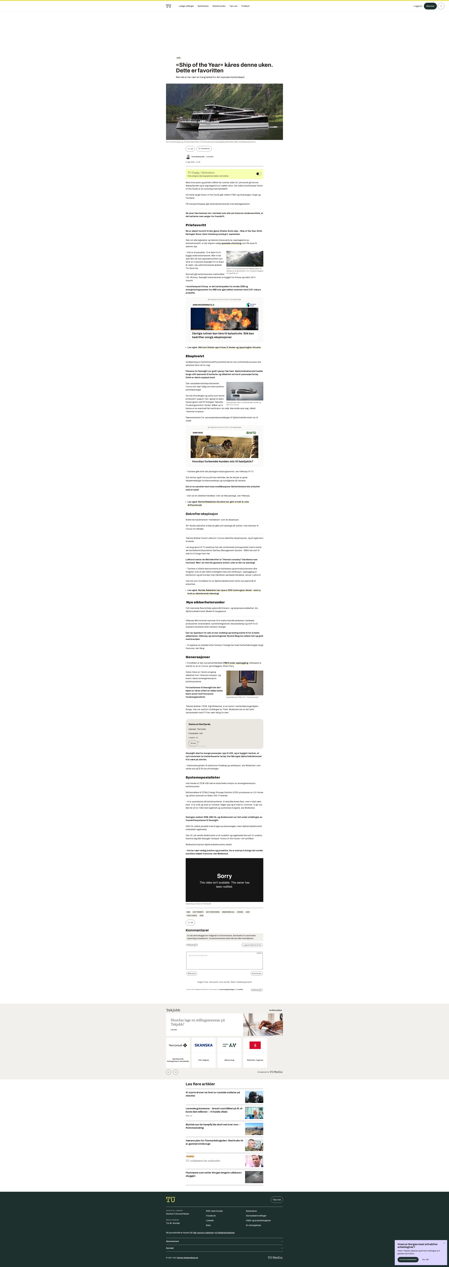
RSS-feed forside (214, 1211)
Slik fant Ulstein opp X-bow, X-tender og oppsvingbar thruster (229, 347)
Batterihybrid (212, 912)
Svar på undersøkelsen (408, 1259)
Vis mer (193, 743)
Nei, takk (425, 1259)
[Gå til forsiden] (168, 6)
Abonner (430, 6)
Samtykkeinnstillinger (256, 1216)
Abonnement (172, 1241)
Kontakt (170, 1248)
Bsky (208, 1225)
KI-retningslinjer (253, 1225)
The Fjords (192, 915)
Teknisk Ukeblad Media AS (187, 1258)
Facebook (211, 1216)
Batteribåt (198, 912)
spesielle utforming (231, 243)
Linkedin (210, 1220)
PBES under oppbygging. (236, 663)
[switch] (258, 173)
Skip (178, 58)
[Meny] (441, 6)
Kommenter (205, 149)
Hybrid (240, 912)
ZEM (201, 915)
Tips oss (277, 1200)
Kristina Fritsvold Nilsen (177, 1214)
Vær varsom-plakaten (203, 1233)
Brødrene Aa (228, 912)
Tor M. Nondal (173, 1223)
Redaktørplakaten (226, 1233)
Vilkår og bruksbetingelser (258, 1220)
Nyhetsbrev (251, 1211)
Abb (188, 912)
